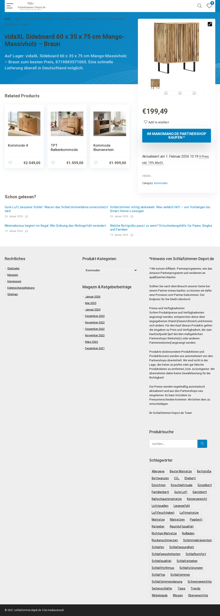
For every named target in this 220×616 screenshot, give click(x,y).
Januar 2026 (92, 296)
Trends (195, 588)
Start (7, 18)
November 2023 (95, 322)
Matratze (158, 519)
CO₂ (176, 478)
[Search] (199, 6)
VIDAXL (146, 175)
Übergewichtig (198, 595)
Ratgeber (158, 526)
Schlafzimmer (180, 574)
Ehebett (190, 478)
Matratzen (177, 519)
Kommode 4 (18, 145)
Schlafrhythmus (163, 567)
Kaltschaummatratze (167, 499)
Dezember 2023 (95, 316)
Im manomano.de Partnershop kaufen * (176, 136)
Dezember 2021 (95, 348)
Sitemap (12, 294)
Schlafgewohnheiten (166, 554)
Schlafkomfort (196, 554)
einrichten (159, 485)
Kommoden (64, 18)
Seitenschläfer (162, 588)
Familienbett (160, 492)
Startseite (13, 268)
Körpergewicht (197, 499)
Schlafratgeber (187, 561)
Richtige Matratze (164, 533)
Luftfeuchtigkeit (163, 512)
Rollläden (188, 533)
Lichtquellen (160, 505)
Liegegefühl (182, 505)
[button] (210, 24)
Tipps (181, 588)
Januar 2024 (92, 309)
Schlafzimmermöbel (39, 18)
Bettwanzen (160, 478)
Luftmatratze (189, 512)
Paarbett (196, 519)
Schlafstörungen (191, 567)
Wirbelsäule (160, 595)
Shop (18, 18)
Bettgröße (204, 471)
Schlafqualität (161, 561)
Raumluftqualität (182, 526)
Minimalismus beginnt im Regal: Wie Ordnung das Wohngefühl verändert (55, 226)
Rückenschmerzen (165, 540)
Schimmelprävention (197, 540)
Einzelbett (205, 485)
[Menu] (10, 6)
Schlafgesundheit (181, 547)
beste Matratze (181, 471)
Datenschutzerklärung (21, 287)
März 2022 (91, 341)
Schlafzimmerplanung (167, 581)
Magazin (12, 274)
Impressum (14, 281)
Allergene (158, 471)
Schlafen (158, 547)
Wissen (178, 595)
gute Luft (180, 492)
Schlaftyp (158, 574)
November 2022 (95, 335)
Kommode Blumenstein (103, 147)
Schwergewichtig (200, 581)
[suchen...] (202, 444)
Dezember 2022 (95, 328)
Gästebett (199, 492)
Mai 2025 (90, 303)
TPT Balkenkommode (64, 147)
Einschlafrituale (181, 485)
